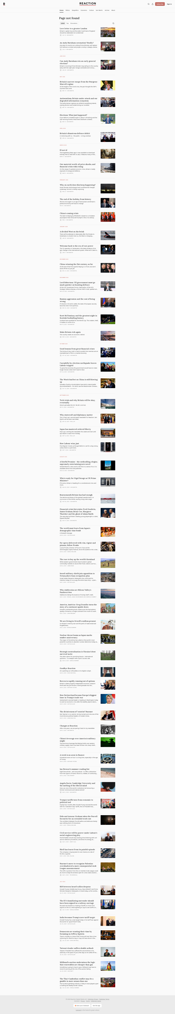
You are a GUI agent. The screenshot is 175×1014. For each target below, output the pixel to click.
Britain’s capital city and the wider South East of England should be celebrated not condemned (77, 32)
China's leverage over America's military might (78, 739)
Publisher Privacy (93, 999)
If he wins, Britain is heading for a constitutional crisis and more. (78, 484)
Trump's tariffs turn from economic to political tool (76, 801)
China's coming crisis (69, 213)
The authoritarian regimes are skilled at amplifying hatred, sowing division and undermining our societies (78, 104)
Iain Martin (70, 35)
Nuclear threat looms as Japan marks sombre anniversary (76, 636)
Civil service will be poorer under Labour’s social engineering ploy (78, 834)
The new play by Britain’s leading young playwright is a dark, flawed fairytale (79, 517)
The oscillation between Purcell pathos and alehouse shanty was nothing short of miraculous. (78, 822)
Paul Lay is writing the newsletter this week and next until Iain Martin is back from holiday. (78, 432)
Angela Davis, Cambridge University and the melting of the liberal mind (77, 784)
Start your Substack (82, 1005)
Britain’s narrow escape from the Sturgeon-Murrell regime (79, 83)
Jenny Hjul (73, 841)
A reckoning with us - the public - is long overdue (75, 136)
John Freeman (71, 613)
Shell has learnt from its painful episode (77, 849)
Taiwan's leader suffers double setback (76, 948)
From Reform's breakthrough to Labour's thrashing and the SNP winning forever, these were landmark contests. (78, 118)
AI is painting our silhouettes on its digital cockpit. (75, 671)
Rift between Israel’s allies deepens (75, 887)
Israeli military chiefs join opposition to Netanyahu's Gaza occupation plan (77, 574)
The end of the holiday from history (75, 199)
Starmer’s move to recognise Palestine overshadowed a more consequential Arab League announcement (78, 866)
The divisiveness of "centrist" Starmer (76, 712)
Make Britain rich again (70, 332)
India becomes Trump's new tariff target (77, 917)
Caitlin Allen (71, 535)
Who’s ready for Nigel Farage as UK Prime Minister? (78, 479)
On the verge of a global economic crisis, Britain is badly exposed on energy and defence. (77, 170)
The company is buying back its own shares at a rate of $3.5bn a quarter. (77, 853)
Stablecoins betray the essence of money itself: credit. (76, 595)
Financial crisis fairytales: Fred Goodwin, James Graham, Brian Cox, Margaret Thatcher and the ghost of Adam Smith (78, 511)
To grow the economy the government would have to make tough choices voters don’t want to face (78, 369)
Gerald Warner (74, 660)
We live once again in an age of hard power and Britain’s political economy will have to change (77, 202)
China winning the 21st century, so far (76, 264)
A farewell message (66, 533)
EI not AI (63, 150)
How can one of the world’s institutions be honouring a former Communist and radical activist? (77, 789)
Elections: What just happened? (73, 115)
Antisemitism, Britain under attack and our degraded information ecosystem (78, 99)
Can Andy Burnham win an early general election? (78, 62)
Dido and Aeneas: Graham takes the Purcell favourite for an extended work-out (78, 817)
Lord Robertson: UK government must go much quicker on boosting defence (77, 283)
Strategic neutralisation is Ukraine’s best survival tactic (78, 653)
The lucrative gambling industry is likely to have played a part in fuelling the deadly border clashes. (79, 984)
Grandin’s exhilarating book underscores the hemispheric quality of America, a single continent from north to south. (78, 610)
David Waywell (71, 673)
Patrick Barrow (71, 627)
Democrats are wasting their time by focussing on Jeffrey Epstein (76, 932)
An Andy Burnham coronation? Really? (77, 43)
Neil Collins (70, 856)
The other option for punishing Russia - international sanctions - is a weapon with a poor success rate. (76, 657)
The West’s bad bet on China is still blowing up (79, 380)
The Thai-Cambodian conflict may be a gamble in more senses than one (76, 980)
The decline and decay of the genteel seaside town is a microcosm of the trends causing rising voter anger (77, 498)
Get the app (96, 1005)
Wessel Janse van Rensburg (75, 597)
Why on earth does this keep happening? (78, 185)
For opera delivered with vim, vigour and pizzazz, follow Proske (78, 544)
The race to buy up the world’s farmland (77, 559)
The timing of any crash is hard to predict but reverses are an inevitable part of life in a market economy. (79, 352)
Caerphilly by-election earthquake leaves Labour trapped (78, 364)
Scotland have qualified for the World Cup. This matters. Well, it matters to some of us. (79, 321)
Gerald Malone (71, 551)
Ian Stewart (70, 775)
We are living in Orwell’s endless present (78, 621)
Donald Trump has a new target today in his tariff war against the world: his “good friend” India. (79, 921)
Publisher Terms (104, 999)
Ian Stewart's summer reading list (74, 769)
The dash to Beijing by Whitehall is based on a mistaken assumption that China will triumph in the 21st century (77, 216)
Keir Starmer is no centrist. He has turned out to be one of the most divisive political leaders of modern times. (79, 715)
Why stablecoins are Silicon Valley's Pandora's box (75, 591)
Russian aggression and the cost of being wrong (77, 300)
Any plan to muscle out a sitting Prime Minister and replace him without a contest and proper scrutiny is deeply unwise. (78, 46)
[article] (87, 33)
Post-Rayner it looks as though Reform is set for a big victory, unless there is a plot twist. (79, 447)
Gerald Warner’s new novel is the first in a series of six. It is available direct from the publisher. (78, 467)
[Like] (61, 554)
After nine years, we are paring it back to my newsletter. (77, 728)
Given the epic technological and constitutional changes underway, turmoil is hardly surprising (77, 188)
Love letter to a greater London (73, 28)
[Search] (148, 4)
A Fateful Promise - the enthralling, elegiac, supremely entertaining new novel (79, 463)
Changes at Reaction (69, 726)
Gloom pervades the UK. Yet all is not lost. (73, 405)
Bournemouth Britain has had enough (76, 495)
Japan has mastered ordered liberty (75, 429)
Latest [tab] (63, 23)
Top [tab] (67, 23)
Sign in (169, 4)
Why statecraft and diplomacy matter (76, 415)
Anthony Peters (72, 687)
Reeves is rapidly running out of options (77, 681)
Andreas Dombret (91, 597)
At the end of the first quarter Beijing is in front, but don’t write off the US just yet (78, 267)
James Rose (70, 565)
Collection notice (96, 1001)
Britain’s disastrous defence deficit (75, 133)
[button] (61, 10)
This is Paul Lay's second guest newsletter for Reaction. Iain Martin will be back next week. (78, 418)
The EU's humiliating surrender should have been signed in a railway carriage (77, 902)
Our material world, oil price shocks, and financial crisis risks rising (77, 165)
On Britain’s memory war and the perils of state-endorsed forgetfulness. (78, 624)
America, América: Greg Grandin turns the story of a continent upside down (78, 606)
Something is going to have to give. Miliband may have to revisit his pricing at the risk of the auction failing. (78, 968)
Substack (78, 1010)
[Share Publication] (152, 4)
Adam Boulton (71, 718)
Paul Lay (72, 421)
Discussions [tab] (73, 23)
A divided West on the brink (72, 232)
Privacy (83, 1001)
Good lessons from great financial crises (77, 349)
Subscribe (160, 4)
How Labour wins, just (69, 443)
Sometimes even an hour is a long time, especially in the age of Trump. (79, 758)
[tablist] (69, 23)
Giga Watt (70, 971)
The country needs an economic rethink (72, 334)
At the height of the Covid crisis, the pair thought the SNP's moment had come (78, 87)
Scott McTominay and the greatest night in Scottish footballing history (78, 317)
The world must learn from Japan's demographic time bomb (75, 529)
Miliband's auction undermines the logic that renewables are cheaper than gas (77, 963)
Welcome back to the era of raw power (76, 246)
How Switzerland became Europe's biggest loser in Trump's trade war (78, 696)
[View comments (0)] (74, 37)
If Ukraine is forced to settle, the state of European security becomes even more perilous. (78, 305)
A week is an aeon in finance (72, 755)
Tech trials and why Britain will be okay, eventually (77, 401)
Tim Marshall (73, 875)
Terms (88, 1001)
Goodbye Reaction (67, 668)
